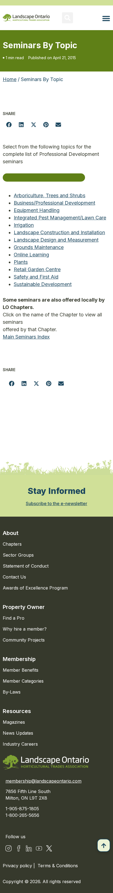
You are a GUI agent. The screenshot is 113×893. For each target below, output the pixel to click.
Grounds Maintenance (39, 247)
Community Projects (24, 640)
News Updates (18, 733)
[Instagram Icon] (8, 848)
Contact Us (14, 577)
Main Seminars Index (26, 337)
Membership (19, 659)
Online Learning (31, 254)
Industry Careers (20, 744)
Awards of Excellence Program (35, 588)
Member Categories (23, 681)
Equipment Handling (37, 210)
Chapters (12, 544)
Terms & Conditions (58, 865)
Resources (17, 711)
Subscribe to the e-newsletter (56, 503)
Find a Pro (13, 618)
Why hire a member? (25, 629)
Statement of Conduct (26, 566)
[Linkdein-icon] (29, 848)
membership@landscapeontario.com (43, 781)
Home (9, 79)
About (10, 533)
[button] (67, 17)
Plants (21, 262)
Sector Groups (18, 555)
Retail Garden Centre (37, 269)
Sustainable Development (43, 284)
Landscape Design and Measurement (56, 240)
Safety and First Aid (36, 277)
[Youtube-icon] (39, 848)
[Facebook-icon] (19, 848)
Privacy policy (18, 865)
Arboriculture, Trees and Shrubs (49, 195)
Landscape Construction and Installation (59, 232)
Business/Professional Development (54, 203)
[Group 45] (49, 848)
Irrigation (24, 225)
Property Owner (24, 607)
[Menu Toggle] (106, 18)
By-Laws (12, 692)
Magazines (14, 722)
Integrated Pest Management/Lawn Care (60, 218)
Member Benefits (20, 670)
